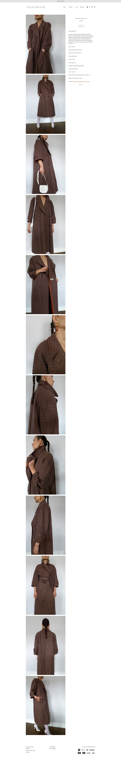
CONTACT (28, 752)
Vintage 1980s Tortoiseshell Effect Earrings (81, 81)
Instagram (53, 748)
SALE (77, 7)
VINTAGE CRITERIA (29, 747)
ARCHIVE (82, 7)
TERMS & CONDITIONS (30, 750)
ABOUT (70, 7)
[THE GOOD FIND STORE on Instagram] (94, 7)
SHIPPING (28, 748)
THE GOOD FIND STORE (90, 747)
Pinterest (53, 747)
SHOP (64, 7)
